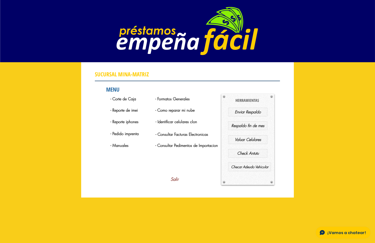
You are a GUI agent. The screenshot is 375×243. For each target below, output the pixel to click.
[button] (129, 122)
